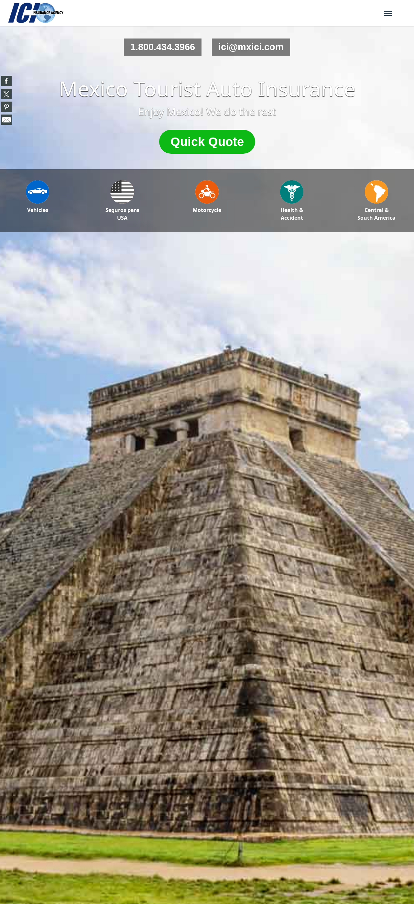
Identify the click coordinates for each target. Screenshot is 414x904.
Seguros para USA (122, 213)
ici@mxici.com (251, 47)
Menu (387, 10)
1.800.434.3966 (162, 47)
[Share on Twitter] (6, 94)
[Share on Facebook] (6, 81)
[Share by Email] (6, 120)
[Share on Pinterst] (6, 107)
